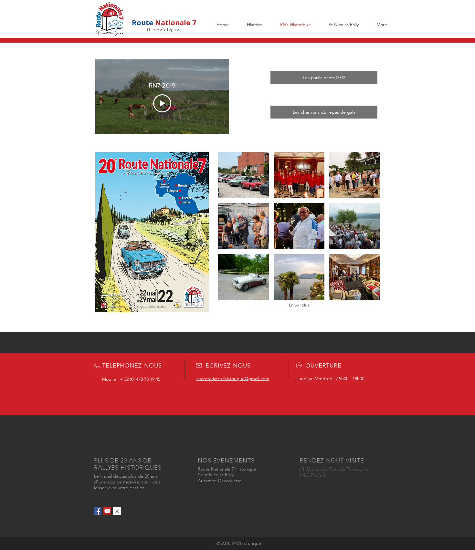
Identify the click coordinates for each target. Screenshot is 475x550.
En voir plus (299, 305)
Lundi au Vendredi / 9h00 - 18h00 (330, 378)
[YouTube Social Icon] (107, 511)
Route (142, 22)
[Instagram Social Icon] (117, 511)
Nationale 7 (174, 22)
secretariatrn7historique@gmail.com (232, 378)
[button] (243, 175)
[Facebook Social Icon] (97, 511)
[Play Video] (162, 103)
